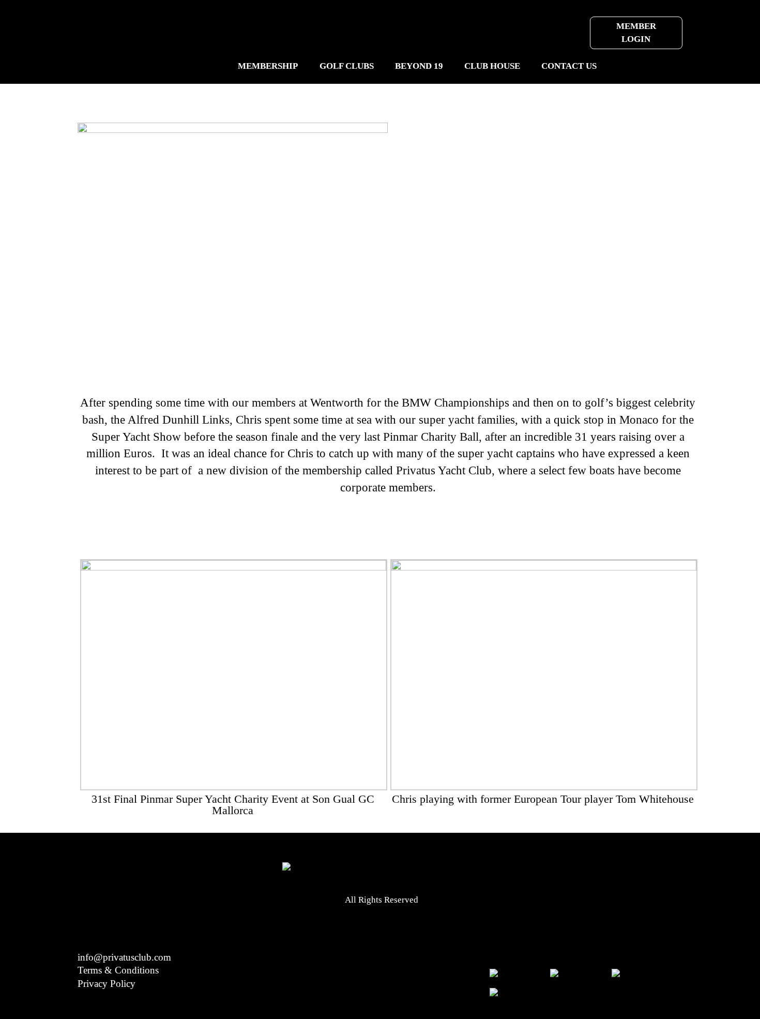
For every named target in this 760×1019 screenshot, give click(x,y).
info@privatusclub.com (124, 957)
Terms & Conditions (118, 970)
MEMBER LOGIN (636, 32)
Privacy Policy (106, 983)
